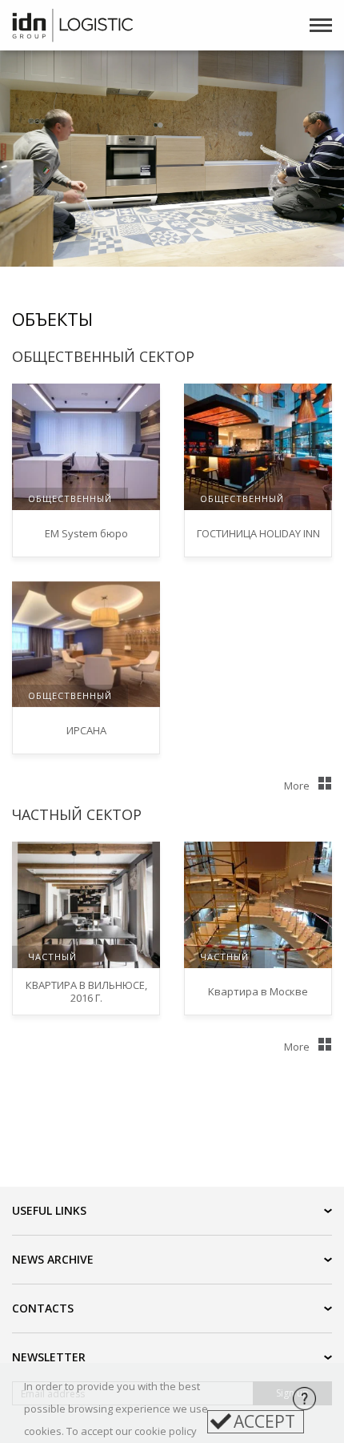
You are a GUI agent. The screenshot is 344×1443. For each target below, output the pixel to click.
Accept (264, 1421)
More (297, 785)
